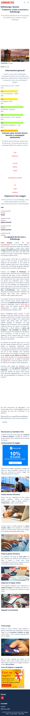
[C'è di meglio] (11, 416)
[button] (24, 2)
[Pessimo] (4, 416)
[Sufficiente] (19, 416)
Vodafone (15, 192)
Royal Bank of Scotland (15, 177)
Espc (15, 152)
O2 (15, 185)
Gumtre (15, 167)
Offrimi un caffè (5, 709)
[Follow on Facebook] (2, 697)
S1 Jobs (15, 163)
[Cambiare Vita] (7, 2)
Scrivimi (3, 706)
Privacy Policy (13, 713)
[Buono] (25, 416)
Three (15, 188)
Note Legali (21, 713)
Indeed (15, 170)
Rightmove (15, 156)
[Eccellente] (4, 418)
